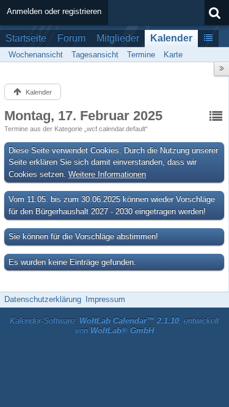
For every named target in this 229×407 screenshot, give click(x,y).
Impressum (105, 299)
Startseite (25, 38)
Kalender (171, 38)
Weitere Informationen (107, 174)
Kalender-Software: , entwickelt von (114, 326)
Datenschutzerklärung (42, 299)
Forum (71, 38)
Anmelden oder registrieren (54, 11)
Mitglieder (117, 38)
